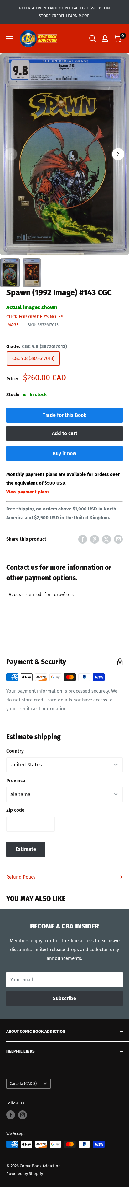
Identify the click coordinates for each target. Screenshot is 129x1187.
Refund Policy (20, 877)
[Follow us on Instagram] (22, 1114)
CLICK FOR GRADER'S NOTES (34, 316)
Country (15, 751)
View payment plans (27, 492)
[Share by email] (118, 539)
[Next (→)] (118, 154)
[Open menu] (9, 38)
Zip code (15, 810)
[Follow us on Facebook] (10, 1114)
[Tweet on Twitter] (106, 539)
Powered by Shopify (24, 1173)
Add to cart (64, 433)
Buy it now (64, 453)
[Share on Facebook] (82, 539)
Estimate (26, 849)
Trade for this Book (64, 415)
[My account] (105, 38)
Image (12, 325)
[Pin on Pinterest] (94, 539)
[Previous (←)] (11, 154)
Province (15, 780)
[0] (117, 38)
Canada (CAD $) (23, 1083)
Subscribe (64, 998)
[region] (64, 154)
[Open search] (92, 38)
